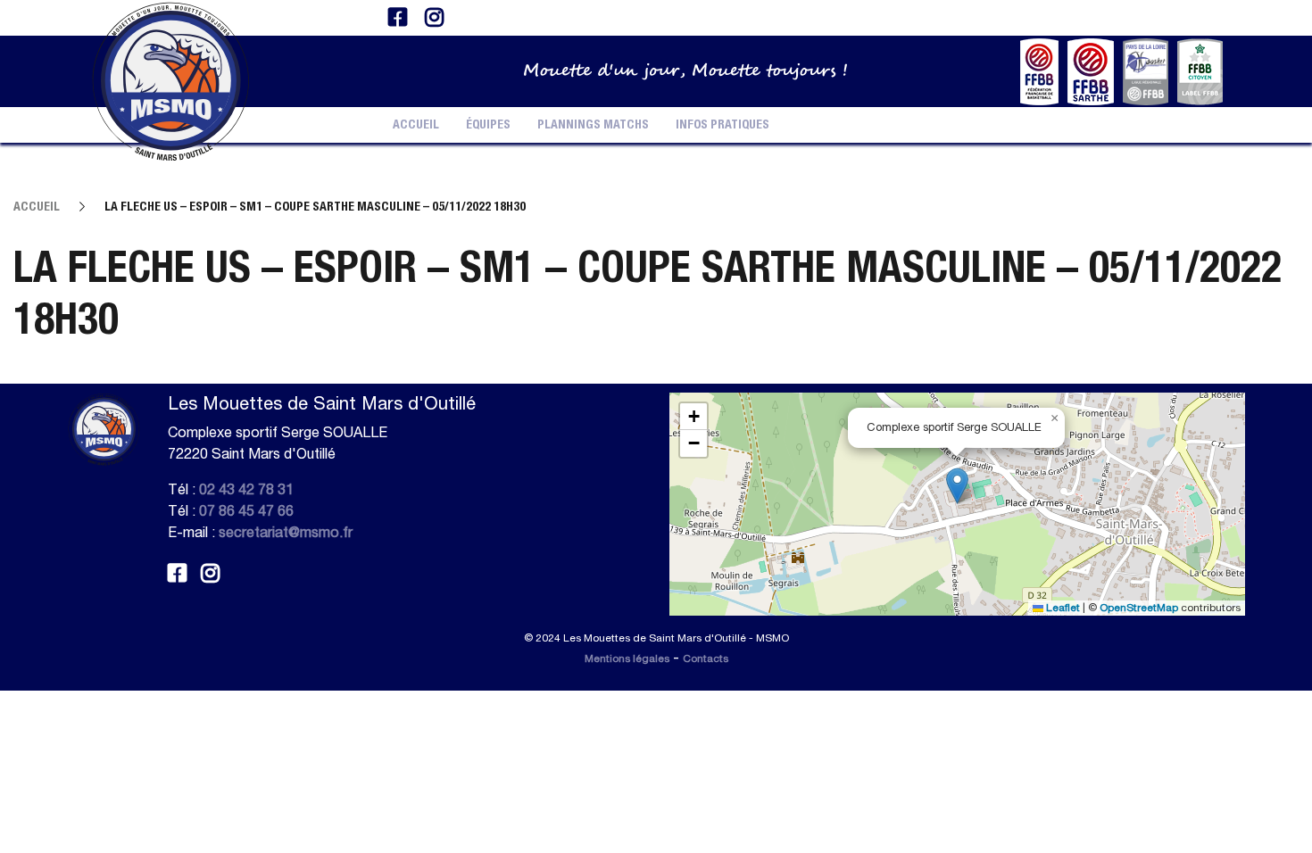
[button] (957, 486)
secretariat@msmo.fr (286, 532)
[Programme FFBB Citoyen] (1200, 70)
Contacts (705, 658)
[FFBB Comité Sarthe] (1090, 70)
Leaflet (1061, 607)
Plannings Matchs (593, 125)
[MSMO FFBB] (1039, 70)
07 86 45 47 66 (246, 510)
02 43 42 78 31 (246, 489)
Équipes (488, 125)
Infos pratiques (722, 125)
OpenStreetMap (1139, 607)
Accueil (416, 125)
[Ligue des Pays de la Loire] (1145, 70)
